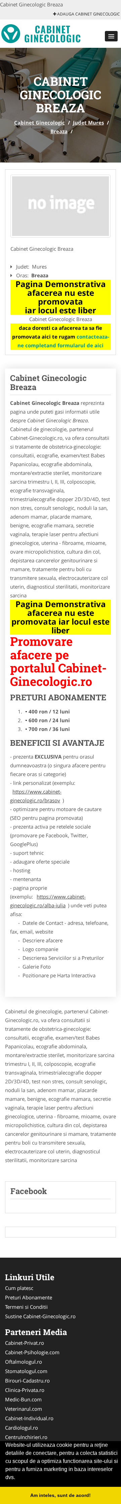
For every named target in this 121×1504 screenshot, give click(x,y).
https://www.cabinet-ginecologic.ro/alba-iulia (48, 901)
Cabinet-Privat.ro (24, 1343)
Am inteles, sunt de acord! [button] (60, 1495)
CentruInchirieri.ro (26, 1437)
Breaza (59, 131)
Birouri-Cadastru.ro (27, 1380)
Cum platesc (19, 1288)
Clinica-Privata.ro (24, 1390)
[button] (111, 36)
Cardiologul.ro (21, 1428)
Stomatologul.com (26, 1371)
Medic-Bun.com (23, 1399)
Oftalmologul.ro (23, 1362)
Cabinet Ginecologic (39, 122)
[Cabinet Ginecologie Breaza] (60, 206)
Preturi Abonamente (28, 1297)
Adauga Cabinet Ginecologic (88, 14)
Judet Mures (88, 122)
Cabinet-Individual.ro (29, 1418)
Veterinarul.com (23, 1409)
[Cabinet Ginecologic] (44, 33)
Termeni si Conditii (26, 1307)
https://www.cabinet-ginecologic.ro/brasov (36, 796)
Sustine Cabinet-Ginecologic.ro (40, 1316)
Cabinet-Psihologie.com (32, 1352)
